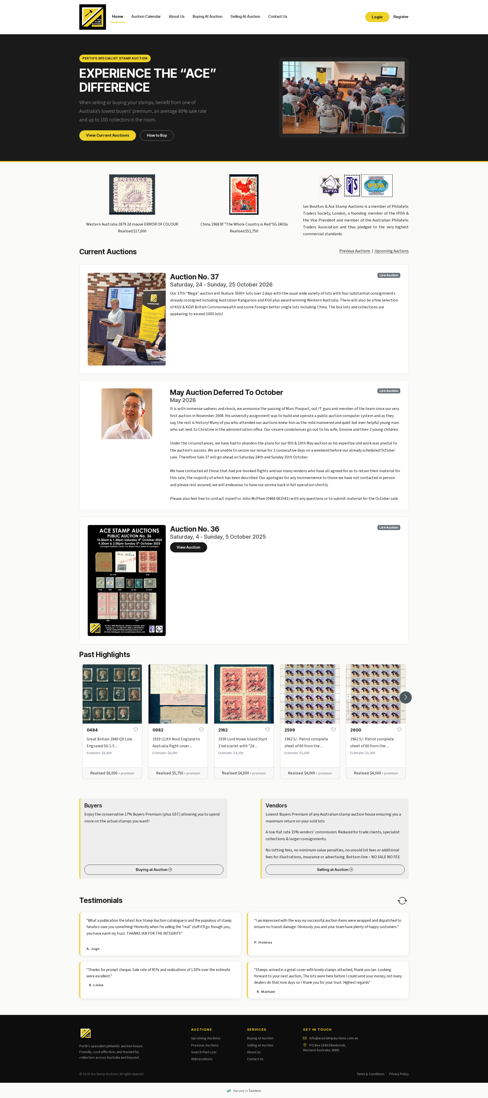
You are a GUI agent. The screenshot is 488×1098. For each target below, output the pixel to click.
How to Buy (157, 135)
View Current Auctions (107, 135)
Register (401, 16)
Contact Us (277, 16)
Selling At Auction (245, 16)
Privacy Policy (399, 1074)
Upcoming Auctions (392, 251)
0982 (157, 730)
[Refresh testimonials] (402, 900)
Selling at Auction (333, 869)
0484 (92, 730)
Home (117, 16)
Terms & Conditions (370, 1074)
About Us (177, 16)
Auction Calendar (146, 16)
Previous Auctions (354, 251)
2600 (355, 730)
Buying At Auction (207, 16)
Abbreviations (201, 1059)
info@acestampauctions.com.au (333, 1038)
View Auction (188, 547)
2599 (289, 730)
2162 (223, 730)
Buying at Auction (152, 869)
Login (377, 17)
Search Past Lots (204, 1052)
